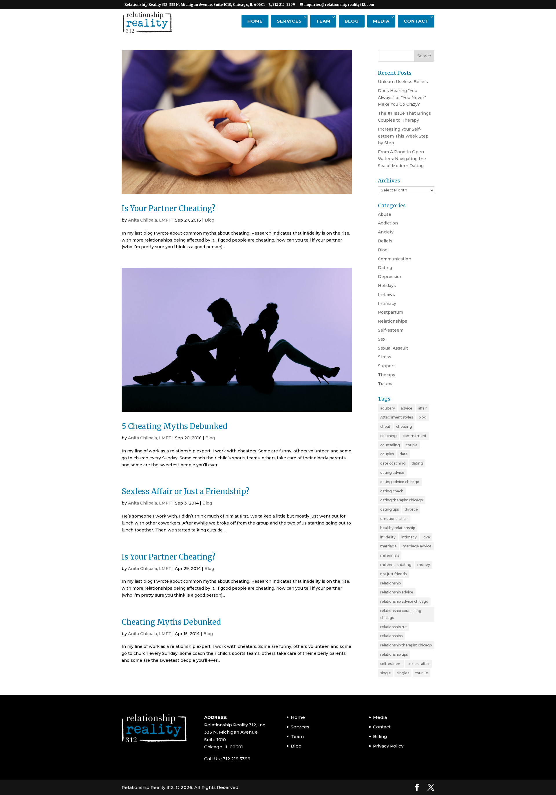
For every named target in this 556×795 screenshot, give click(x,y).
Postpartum (390, 312)
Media (381, 21)
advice (406, 408)
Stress (384, 356)
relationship (390, 583)
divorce (411, 509)
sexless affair (418, 663)
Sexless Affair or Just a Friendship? (185, 491)
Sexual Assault (393, 348)
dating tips (389, 509)
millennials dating (395, 564)
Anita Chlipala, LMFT (149, 220)
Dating (385, 267)
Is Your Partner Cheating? (168, 208)
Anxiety (386, 232)
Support (386, 365)
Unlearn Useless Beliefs (403, 81)
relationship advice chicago (404, 601)
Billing (380, 736)
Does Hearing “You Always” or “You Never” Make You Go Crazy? (402, 97)
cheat (385, 426)
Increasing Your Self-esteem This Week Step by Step (403, 136)
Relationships (392, 321)
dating (417, 463)
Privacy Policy (388, 746)
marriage (388, 546)
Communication (394, 259)
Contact (416, 21)
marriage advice (417, 546)
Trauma (386, 383)
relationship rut (393, 627)
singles (403, 673)
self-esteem (391, 663)
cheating (404, 426)
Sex (381, 339)
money (423, 564)
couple (412, 445)
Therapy (386, 374)
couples (387, 454)
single (385, 673)
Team (323, 21)
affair (422, 408)
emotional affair (394, 518)
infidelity (388, 537)
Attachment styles (396, 417)
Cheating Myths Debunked (171, 622)
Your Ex (421, 673)
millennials (389, 555)
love (426, 537)
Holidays (387, 285)
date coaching (393, 463)
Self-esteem (390, 330)
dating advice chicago (399, 482)
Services (289, 21)
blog (423, 417)
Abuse (384, 214)
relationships (391, 636)
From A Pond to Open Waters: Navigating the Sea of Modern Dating (402, 158)
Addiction (388, 223)
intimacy (409, 537)
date (404, 454)
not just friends (393, 574)
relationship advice (396, 592)
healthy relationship (397, 528)
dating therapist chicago (401, 500)
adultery (387, 408)
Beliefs (385, 241)
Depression (390, 276)
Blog (352, 21)
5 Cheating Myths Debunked (174, 426)
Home (255, 21)
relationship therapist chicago (406, 645)
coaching (388, 436)
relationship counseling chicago (400, 614)
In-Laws (386, 294)
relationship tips (394, 654)
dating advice (392, 472)
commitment (415, 436)
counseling (390, 445)
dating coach (391, 491)
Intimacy (387, 303)
